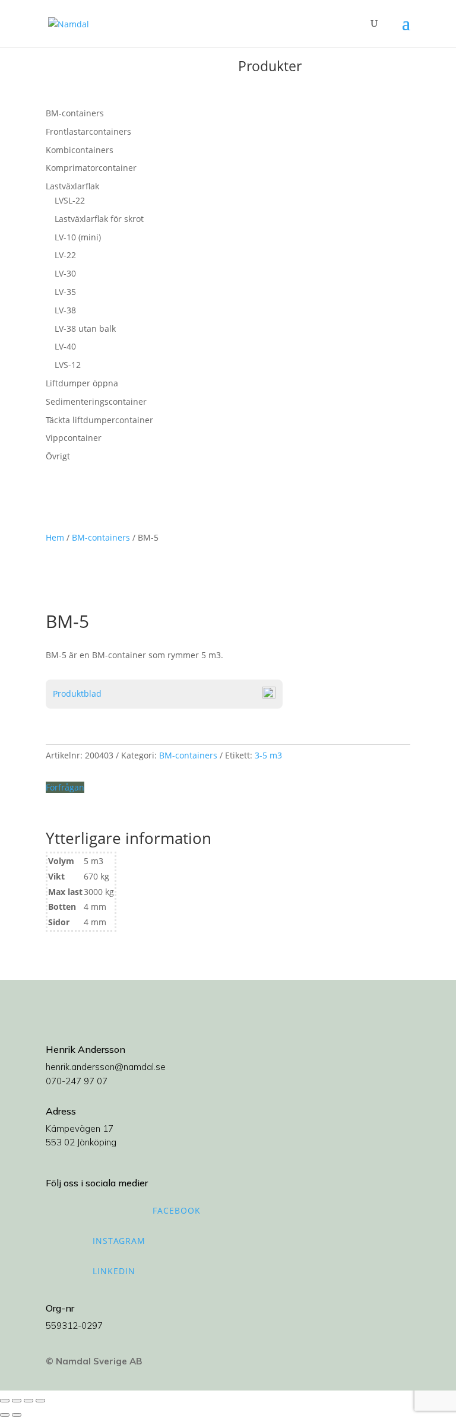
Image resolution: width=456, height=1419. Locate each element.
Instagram (119, 1240)
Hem (55, 537)
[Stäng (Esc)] (40, 1400)
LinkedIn (114, 1271)
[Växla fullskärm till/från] (16, 1400)
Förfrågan (65, 787)
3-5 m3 (268, 755)
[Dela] (28, 1400)
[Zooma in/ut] (5, 1400)
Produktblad (77, 693)
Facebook (177, 1210)
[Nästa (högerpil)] (16, 1415)
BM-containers (101, 537)
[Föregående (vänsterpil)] (5, 1415)
